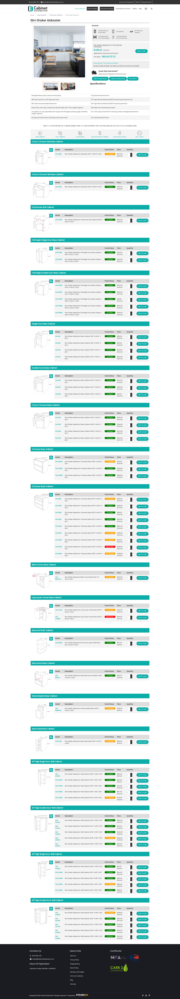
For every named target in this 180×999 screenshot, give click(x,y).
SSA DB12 (58, 499)
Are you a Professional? (126, 2)
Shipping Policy (75, 964)
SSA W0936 (57, 867)
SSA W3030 (57, 845)
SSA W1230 (59, 780)
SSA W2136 (59, 890)
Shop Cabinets (42, 15)
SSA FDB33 (59, 306)
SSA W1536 (59, 878)
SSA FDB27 (58, 292)
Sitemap (73, 984)
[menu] (108, 11)
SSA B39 (58, 431)
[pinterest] (149, 995)
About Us (73, 956)
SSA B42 (58, 438)
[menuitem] (80, 11)
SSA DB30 (58, 540)
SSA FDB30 (59, 299)
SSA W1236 (59, 872)
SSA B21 (57, 357)
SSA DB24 (58, 526)
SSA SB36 (58, 187)
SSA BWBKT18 (58, 709)
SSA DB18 (58, 512)
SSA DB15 (58, 506)
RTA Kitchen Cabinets (56, 15)
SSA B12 (57, 336)
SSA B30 (58, 394)
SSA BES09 (58, 643)
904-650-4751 (35, 2)
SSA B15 (57, 343)
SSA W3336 (57, 931)
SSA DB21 (58, 519)
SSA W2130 (59, 798)
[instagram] (146, 995)
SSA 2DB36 (59, 475)
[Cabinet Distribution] (37, 9)
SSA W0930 (57, 775)
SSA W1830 (59, 792)
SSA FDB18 (58, 252)
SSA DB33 (58, 547)
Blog (71, 980)
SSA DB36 (58, 554)
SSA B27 (58, 387)
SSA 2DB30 (59, 462)
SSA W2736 (57, 925)
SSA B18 (57, 350)
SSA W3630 (57, 839)
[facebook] (142, 995)
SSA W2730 (57, 827)
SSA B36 (58, 424)
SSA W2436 (57, 920)
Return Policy (74, 968)
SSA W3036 (57, 914)
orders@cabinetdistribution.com (53, 2)
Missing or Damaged (77, 972)
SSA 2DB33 (59, 468)
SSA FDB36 (59, 313)
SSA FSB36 (58, 220)
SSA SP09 (58, 741)
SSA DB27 (58, 533)
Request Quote (146, 2)
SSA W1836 (59, 884)
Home (32, 15)
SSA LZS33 (58, 610)
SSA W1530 (59, 786)
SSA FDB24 (59, 285)
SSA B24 (58, 380)
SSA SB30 (58, 154)
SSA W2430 (57, 821)
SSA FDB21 (58, 259)
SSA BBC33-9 (58, 578)
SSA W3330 (57, 833)
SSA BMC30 (57, 676)
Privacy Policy (74, 960)
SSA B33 (58, 417)
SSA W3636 (57, 937)
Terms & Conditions (76, 976)
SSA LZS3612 (57, 618)
